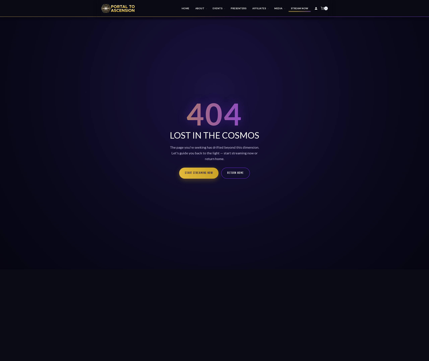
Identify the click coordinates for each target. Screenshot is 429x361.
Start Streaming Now (199, 173)
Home (185, 8)
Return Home (235, 173)
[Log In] (316, 8)
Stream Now (299, 8)
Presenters (238, 8)
